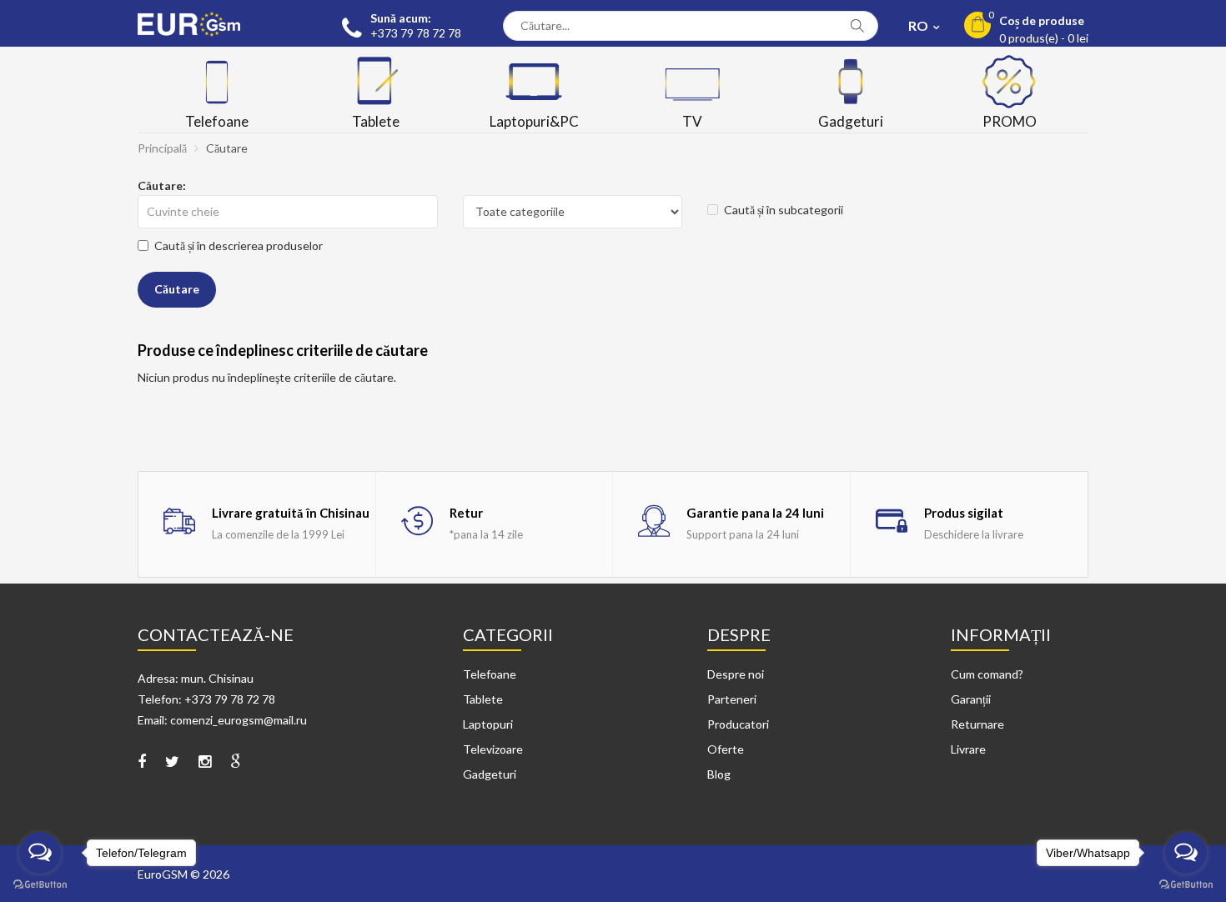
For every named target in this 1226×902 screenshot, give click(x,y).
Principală (162, 148)
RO (919, 25)
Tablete (483, 699)
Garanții (971, 699)
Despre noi (735, 674)
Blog (719, 774)
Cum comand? (987, 674)
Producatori (738, 724)
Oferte (725, 749)
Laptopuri (488, 724)
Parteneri (731, 699)
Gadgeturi (489, 774)
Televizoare (493, 749)
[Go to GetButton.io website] (1186, 884)
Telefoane (489, 674)
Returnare (977, 724)
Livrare (968, 749)
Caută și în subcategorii (783, 210)
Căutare (227, 148)
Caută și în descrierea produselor (238, 245)
